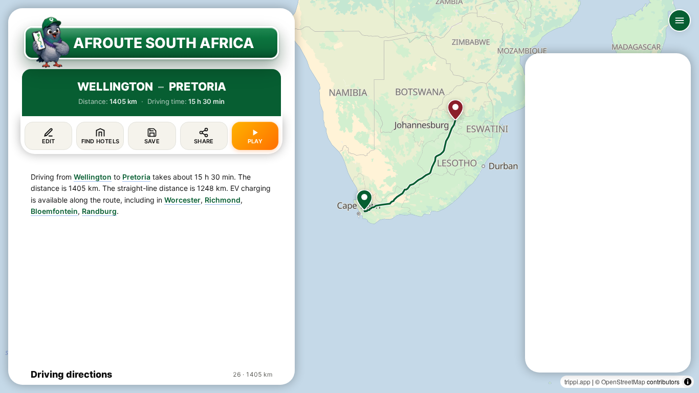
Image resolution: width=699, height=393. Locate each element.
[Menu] (679, 20)
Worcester (182, 199)
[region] (349, 196)
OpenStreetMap (623, 381)
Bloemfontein (54, 211)
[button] (364, 200)
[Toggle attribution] (688, 382)
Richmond (223, 199)
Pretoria (136, 176)
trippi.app (577, 381)
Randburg (99, 211)
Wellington (93, 176)
